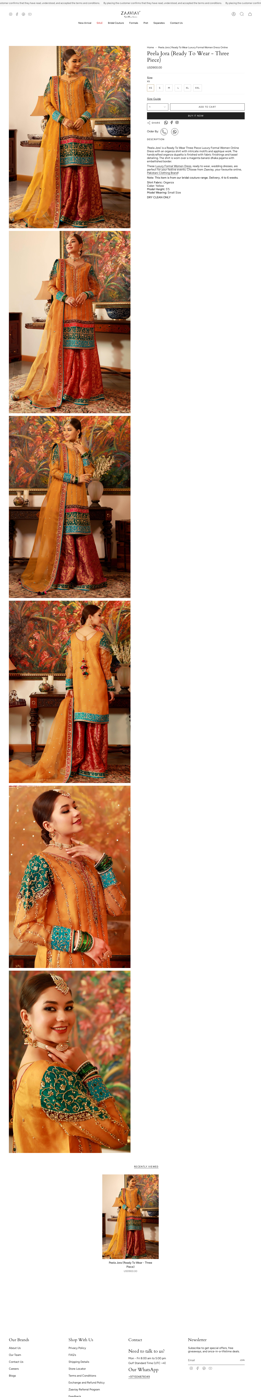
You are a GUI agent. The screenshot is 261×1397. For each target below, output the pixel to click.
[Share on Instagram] (177, 122)
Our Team (15, 1355)
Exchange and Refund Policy (87, 1382)
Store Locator (77, 1368)
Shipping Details (79, 1361)
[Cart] (250, 14)
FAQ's (72, 1355)
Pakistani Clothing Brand (162, 173)
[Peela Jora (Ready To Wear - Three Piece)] (130, 1216)
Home (150, 47)
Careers (14, 1368)
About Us (15, 1348)
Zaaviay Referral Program (84, 1389)
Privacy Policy (77, 1348)
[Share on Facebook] (171, 122)
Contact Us (16, 1361)
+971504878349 (139, 1376)
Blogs (12, 1375)
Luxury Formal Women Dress (173, 166)
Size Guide (154, 99)
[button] (116, 23)
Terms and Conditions (82, 1375)
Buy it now (195, 115)
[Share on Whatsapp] (166, 122)
